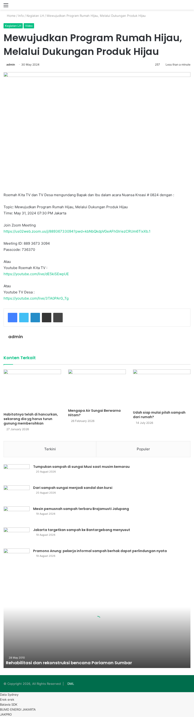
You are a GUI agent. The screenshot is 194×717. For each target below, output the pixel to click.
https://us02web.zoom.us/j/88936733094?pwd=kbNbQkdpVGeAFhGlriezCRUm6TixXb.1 (77, 231)
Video (29, 25)
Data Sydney (9, 694)
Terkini (50, 449)
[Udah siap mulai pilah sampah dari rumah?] (161, 388)
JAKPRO (6, 714)
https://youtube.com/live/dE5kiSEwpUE (36, 274)
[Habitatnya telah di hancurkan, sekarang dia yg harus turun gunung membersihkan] (32, 389)
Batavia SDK (8, 704)
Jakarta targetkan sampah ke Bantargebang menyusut (81, 529)
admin (10, 64)
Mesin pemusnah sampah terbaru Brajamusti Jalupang (81, 508)
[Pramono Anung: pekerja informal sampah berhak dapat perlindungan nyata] (17, 557)
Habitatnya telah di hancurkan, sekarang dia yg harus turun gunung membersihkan (31, 419)
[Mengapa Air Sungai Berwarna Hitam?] (97, 387)
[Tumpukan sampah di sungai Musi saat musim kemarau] (17, 473)
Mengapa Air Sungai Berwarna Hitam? (94, 412)
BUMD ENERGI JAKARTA (18, 709)
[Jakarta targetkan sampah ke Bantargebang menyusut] (17, 536)
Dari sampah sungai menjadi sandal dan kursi (72, 487)
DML (70, 684)
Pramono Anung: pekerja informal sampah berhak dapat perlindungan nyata (100, 551)
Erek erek (7, 699)
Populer (143, 449)
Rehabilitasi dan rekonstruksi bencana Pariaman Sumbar (69, 663)
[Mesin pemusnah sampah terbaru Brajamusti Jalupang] (17, 515)
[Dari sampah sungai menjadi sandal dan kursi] (17, 494)
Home (11, 16)
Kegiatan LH (35, 16)
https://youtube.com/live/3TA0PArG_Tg (36, 298)
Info (21, 16)
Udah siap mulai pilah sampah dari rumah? (159, 414)
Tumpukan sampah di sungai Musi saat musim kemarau (81, 466)
